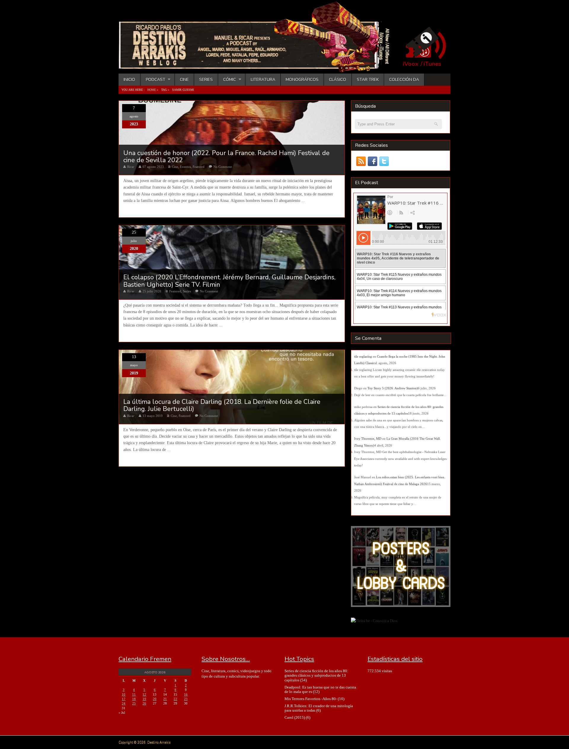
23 (186, 699)
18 (134, 699)
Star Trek (368, 79)
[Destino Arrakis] (258, 66)
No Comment (222, 166)
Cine (184, 79)
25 (134, 703)
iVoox (410, 64)
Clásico (337, 79)
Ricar (130, 166)
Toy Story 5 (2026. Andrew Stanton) (392, 388)
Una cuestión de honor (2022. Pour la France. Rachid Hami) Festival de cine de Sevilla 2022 (226, 156)
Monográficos (302, 79)
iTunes (432, 64)
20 (154, 699)
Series (206, 79)
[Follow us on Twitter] (384, 161)
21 (165, 699)
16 (186, 694)
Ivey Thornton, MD (367, 438)
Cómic (227, 79)
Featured (198, 166)
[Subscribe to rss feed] (361, 161)
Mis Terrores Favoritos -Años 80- (310, 699)
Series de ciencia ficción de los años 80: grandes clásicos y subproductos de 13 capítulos (316, 675)
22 (175, 699)
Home (151, 89)
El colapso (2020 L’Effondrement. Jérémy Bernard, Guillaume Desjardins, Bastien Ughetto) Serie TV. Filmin (229, 281)
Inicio (129, 79)
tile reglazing (363, 356)
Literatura (263, 79)
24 (123, 703)
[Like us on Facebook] (372, 161)
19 (144, 699)
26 (144, 703)
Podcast (152, 79)
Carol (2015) (294, 717)
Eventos (185, 166)
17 (123, 699)
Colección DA (404, 79)
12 (144, 694)
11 (134, 694)
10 (123, 694)
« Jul (122, 712)
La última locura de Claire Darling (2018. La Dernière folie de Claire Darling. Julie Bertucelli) (221, 405)
